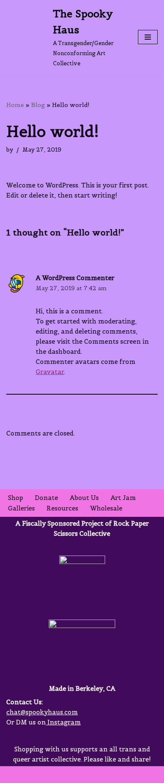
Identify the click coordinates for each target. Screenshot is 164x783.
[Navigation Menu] (148, 37)
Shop (15, 498)
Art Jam (123, 498)
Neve (14, 774)
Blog (38, 105)
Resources (62, 508)
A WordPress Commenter (75, 278)
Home (15, 105)
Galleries (21, 508)
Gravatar (50, 372)
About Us (84, 498)
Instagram (63, 722)
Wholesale (106, 508)
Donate (46, 498)
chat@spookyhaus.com (42, 712)
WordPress (81, 774)
